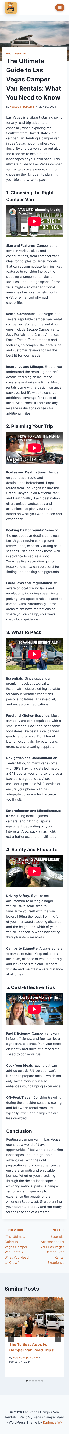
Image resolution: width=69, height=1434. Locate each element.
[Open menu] (59, 7)
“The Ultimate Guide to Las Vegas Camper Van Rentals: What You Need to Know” (17, 1246)
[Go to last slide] (11, 1337)
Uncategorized (16, 53)
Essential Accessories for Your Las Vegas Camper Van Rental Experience (52, 1246)
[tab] (27, 1381)
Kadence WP (53, 1422)
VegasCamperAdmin (22, 106)
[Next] (58, 1337)
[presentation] (34, 1317)
